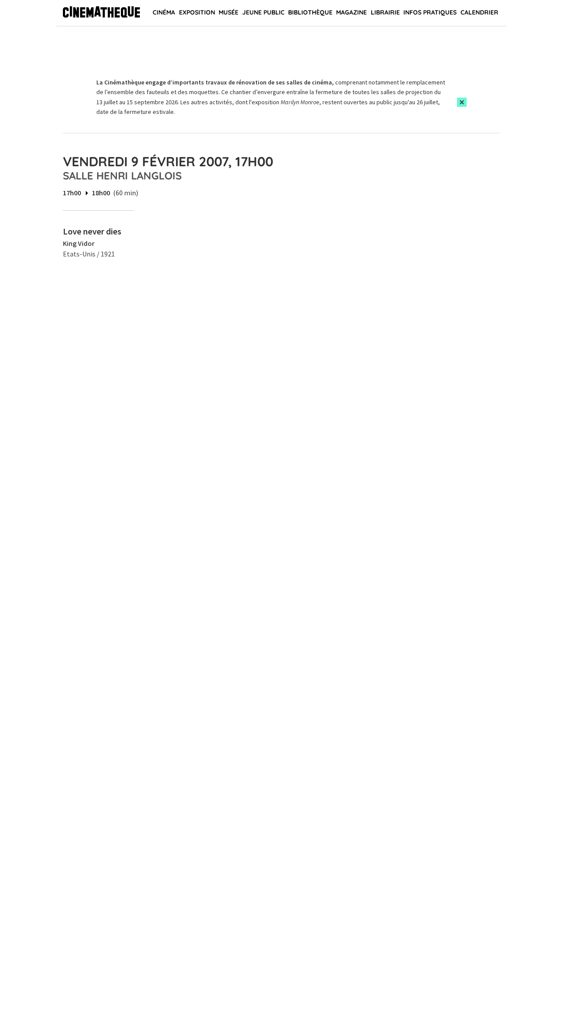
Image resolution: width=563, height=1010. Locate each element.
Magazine (351, 12)
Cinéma (164, 12)
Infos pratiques (430, 12)
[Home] (101, 13)
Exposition (197, 12)
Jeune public (263, 12)
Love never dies (92, 231)
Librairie (385, 12)
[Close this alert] (462, 102)
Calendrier (479, 12)
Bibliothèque (310, 12)
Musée (228, 12)
